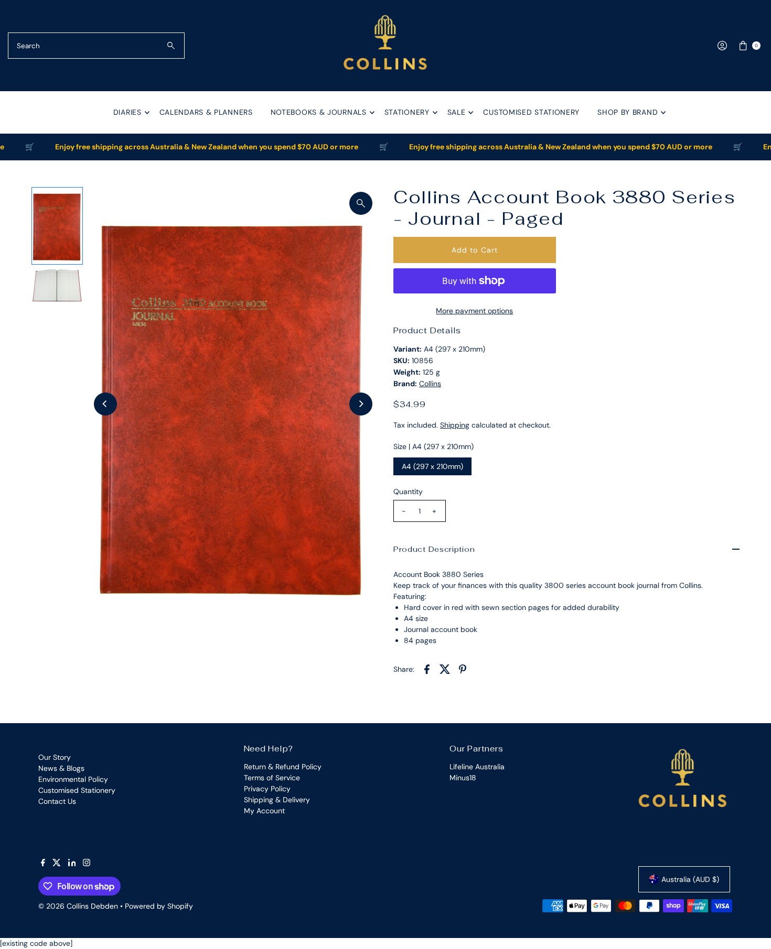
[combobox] (96, 45)
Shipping (454, 425)
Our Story (54, 757)
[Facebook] (43, 863)
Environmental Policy (73, 779)
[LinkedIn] (72, 863)
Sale (456, 112)
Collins (430, 383)
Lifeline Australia (477, 766)
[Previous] (105, 404)
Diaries (127, 112)
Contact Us (57, 801)
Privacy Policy (267, 788)
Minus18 (462, 777)
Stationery (407, 112)
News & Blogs (61, 768)
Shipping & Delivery (277, 799)
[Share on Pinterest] (462, 668)
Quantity (408, 491)
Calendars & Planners (206, 112)
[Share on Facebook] (427, 668)
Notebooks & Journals (319, 112)
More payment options (474, 310)
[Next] (360, 404)
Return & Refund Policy (283, 766)
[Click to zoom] (360, 203)
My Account (264, 810)
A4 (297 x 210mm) (432, 466)
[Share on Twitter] (445, 668)
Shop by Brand (627, 112)
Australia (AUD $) (690, 879)
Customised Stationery (531, 112)
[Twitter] (56, 863)
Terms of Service (272, 777)
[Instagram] (86, 863)
